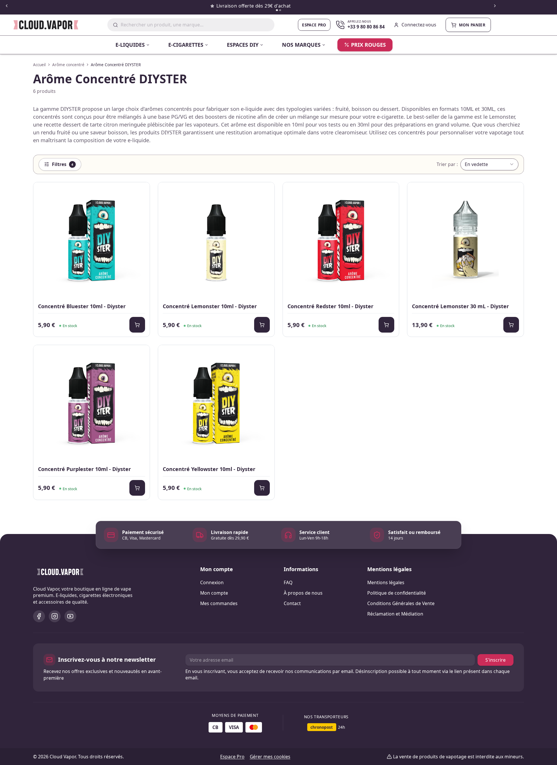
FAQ (288, 582)
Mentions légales (385, 582)
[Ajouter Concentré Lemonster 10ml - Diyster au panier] (262, 325)
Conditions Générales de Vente (401, 603)
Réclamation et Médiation (395, 614)
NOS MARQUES (301, 44)
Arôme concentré (68, 64)
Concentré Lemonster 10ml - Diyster (210, 306)
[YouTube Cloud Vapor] (70, 616)
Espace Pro (314, 25)
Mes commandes (219, 603)
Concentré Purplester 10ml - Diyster (84, 469)
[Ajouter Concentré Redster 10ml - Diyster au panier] (386, 325)
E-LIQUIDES (130, 44)
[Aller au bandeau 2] (280, 10)
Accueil (39, 64)
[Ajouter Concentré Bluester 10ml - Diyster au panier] (137, 325)
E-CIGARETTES (185, 44)
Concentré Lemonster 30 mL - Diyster (460, 306)
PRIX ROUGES (368, 44)
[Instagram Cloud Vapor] (55, 616)
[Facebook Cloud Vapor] (39, 616)
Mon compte (214, 593)
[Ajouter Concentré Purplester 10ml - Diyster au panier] (137, 488)
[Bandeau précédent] (6, 6)
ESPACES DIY (242, 44)
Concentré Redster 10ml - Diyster (330, 306)
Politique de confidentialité (396, 593)
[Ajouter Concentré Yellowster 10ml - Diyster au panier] (262, 488)
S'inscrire (495, 660)
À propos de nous (303, 593)
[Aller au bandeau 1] (277, 10)
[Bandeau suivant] (495, 6)
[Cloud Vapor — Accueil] (42, 25)
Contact (292, 603)
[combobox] (195, 24)
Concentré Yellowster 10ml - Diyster (209, 469)
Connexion (212, 582)
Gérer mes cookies (270, 756)
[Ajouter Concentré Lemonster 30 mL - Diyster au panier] (511, 325)
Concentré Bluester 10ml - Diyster (82, 306)
